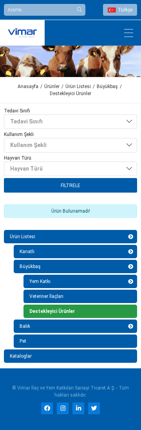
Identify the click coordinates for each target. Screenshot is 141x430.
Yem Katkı (40, 281)
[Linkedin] (78, 408)
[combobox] (70, 121)
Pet (23, 341)
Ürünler (52, 86)
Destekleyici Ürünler (52, 311)
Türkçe (125, 10)
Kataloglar (21, 356)
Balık (25, 326)
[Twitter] (94, 408)
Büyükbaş (107, 86)
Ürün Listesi (78, 86)
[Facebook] (47, 408)
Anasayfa (28, 86)
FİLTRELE (70, 185)
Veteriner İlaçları (46, 296)
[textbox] (65, 122)
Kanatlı (27, 251)
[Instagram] (63, 408)
